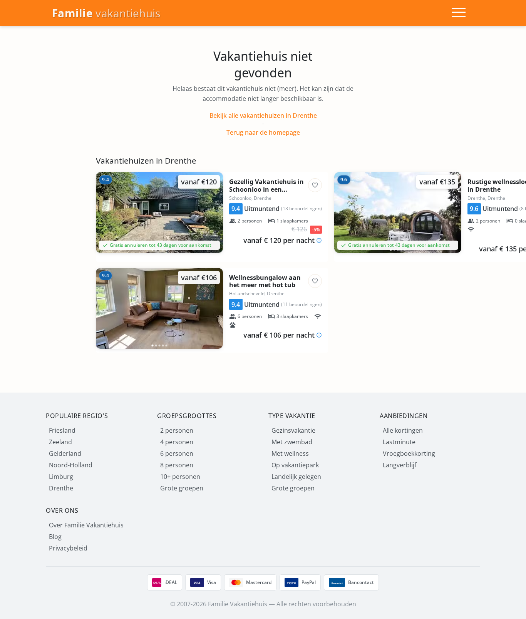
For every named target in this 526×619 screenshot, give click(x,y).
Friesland (62, 430)
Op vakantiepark (295, 465)
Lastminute (399, 442)
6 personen (176, 453)
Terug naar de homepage (263, 132)
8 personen (176, 465)
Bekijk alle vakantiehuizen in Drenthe (263, 115)
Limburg (61, 476)
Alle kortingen (403, 430)
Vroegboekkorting (409, 453)
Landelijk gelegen (296, 476)
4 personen (176, 442)
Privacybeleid (68, 548)
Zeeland (60, 442)
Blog (55, 536)
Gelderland (65, 453)
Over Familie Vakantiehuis (86, 525)
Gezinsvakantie (293, 430)
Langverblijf (399, 465)
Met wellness (290, 453)
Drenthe (61, 488)
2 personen (176, 430)
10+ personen (180, 476)
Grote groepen (181, 488)
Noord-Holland (70, 465)
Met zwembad (291, 442)
